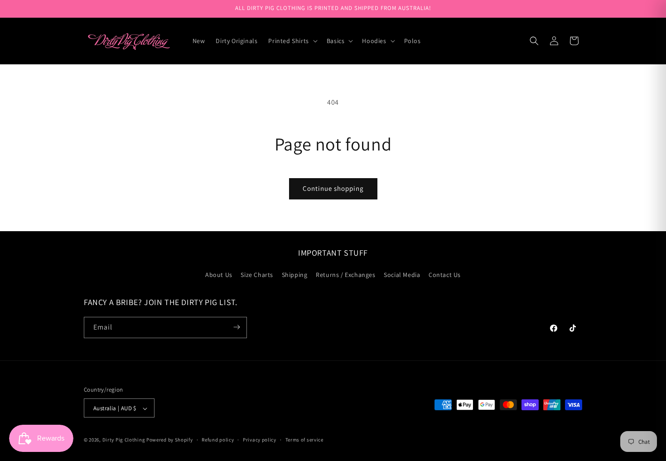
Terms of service (304, 440)
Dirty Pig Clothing (123, 440)
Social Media (402, 275)
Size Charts (257, 275)
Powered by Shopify (169, 440)
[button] (292, 40)
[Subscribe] (236, 327)
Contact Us (445, 275)
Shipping (295, 275)
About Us (218, 275)
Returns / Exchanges (345, 275)
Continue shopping (333, 188)
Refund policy (218, 440)
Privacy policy (259, 440)
